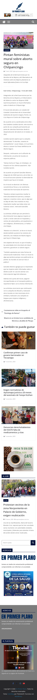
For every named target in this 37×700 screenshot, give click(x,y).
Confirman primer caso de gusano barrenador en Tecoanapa (16, 355)
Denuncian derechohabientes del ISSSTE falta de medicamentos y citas (17, 430)
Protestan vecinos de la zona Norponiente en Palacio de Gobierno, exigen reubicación (16, 510)
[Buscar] (33, 542)
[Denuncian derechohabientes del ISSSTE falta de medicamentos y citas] (18, 408)
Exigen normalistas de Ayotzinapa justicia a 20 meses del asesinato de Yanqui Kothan (18, 392)
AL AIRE (6, 500)
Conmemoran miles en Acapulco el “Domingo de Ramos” (17, 311)
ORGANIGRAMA (7, 629)
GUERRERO (6, 50)
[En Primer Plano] (4, 22)
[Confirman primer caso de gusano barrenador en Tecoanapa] (18, 333)
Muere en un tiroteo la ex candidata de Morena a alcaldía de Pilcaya (18, 319)
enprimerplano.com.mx (21, 71)
